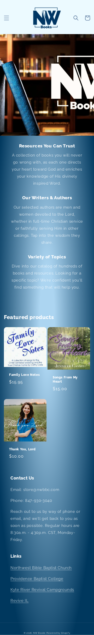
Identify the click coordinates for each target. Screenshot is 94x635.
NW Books (39, 633)
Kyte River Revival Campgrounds (42, 589)
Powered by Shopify (58, 633)
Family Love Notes (24, 375)
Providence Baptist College (36, 578)
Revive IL (19, 600)
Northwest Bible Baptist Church (41, 567)
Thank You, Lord (22, 449)
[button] (6, 18)
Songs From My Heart (65, 379)
